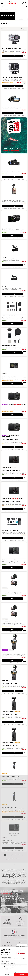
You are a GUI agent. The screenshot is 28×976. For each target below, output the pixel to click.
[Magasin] (22, 3)
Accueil (2, 9)
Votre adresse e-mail (5, 903)
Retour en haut (8, 859)
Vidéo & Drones (8, 9)
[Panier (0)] (26, 3)
